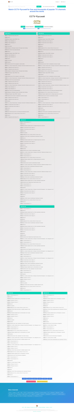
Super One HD (24, 394)
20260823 (29, 378)
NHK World (11, 394)
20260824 (24, 378)
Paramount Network (61, 394)
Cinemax (14, 392)
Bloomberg (19, 394)
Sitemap (28, 407)
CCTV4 (10, 392)
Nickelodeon (48, 394)
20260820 (44, 378)
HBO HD (33, 394)
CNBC (62, 392)
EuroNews (37, 394)
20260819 (49, 378)
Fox (48, 392)
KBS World (57, 392)
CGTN (25, 392)
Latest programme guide (31, 381)
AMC (21, 392)
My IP (51, 407)
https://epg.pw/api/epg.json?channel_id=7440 (31, 28)
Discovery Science (43, 392)
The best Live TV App (33, 407)
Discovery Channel (31, 392)
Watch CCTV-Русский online (42, 381)
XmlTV (23, 407)
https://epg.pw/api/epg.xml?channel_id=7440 (45, 28)
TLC (29, 394)
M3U (25, 407)
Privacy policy (39, 411)
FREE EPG (11, 1)
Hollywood (52, 392)
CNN (18, 392)
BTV (15, 394)
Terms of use (34, 411)
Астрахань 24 (54, 394)
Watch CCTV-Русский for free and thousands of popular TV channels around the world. (37, 10)
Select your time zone (61, 6)
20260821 (39, 378)
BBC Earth (37, 392)
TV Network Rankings (41, 407)
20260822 (34, 378)
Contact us (47, 407)
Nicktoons (42, 394)
